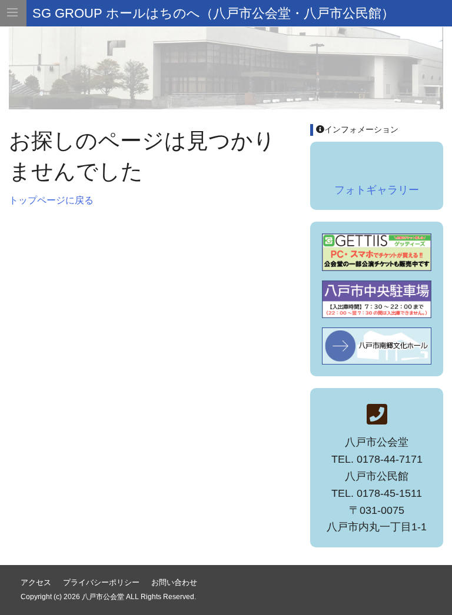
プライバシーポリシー (101, 582)
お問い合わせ (174, 582)
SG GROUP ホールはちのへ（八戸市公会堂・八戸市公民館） (213, 13)
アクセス (36, 582)
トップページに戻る (51, 200)
